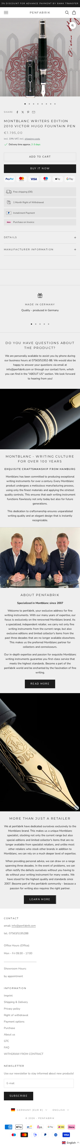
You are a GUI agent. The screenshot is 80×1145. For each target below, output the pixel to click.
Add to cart (40, 157)
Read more (40, 684)
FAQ (6, 1047)
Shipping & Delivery (16, 1002)
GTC (6, 1041)
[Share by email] (33, 112)
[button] (71, 1142)
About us (9, 1034)
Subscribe (19, 1096)
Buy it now (40, 168)
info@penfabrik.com (24, 926)
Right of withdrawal (16, 1015)
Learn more (40, 899)
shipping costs (32, 138)
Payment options (14, 1021)
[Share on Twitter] (22, 112)
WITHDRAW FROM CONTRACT (23, 1054)
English (59, 1110)
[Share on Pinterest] (28, 112)
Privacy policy (12, 1009)
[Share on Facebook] (17, 112)
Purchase (9, 1028)
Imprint (8, 995)
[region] (40, 305)
